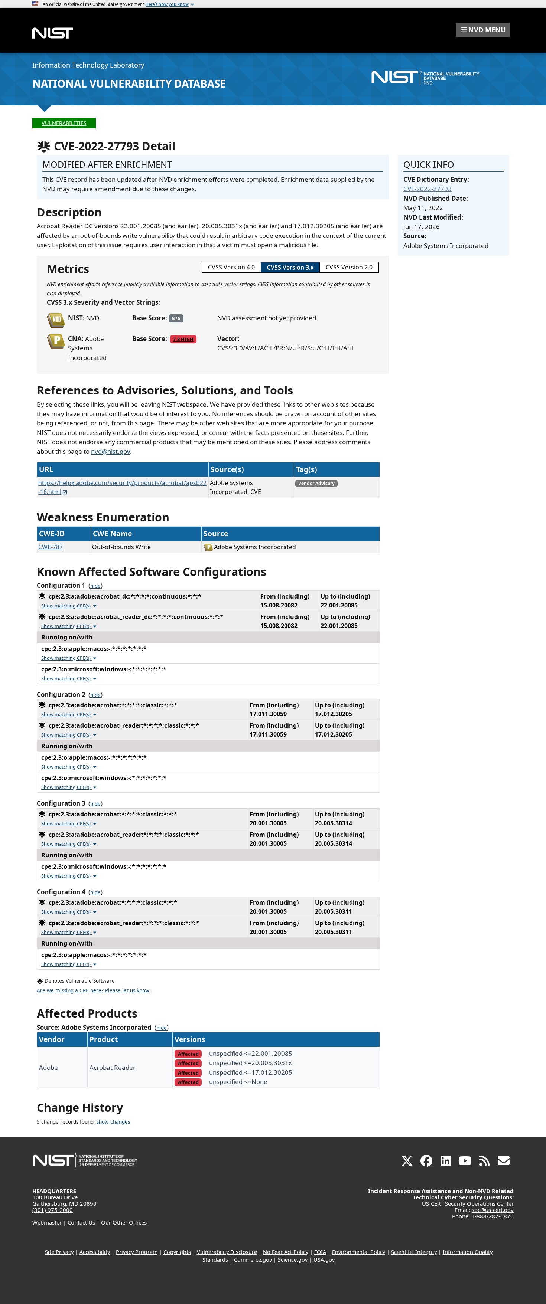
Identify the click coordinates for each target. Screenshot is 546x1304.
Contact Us (81, 1222)
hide (95, 586)
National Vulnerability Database (129, 83)
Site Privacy (59, 1251)
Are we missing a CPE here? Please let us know (93, 990)
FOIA (320, 1251)
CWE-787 (50, 547)
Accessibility (94, 1251)
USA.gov (324, 1259)
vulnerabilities (64, 123)
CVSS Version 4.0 (231, 267)
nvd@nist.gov (110, 451)
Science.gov (293, 1259)
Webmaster (47, 1222)
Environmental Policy (358, 1251)
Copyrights (177, 1251)
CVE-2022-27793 (427, 188)
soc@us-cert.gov (493, 1209)
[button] (483, 30)
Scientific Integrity (414, 1251)
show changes (113, 1121)
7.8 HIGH (183, 339)
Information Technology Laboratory (88, 64)
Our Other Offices (124, 1222)
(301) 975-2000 (52, 1209)
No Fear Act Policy (285, 1251)
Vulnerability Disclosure (227, 1251)
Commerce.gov (253, 1259)
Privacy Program (136, 1251)
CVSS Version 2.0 (349, 267)
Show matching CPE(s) (66, 605)
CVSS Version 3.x (290, 267)
